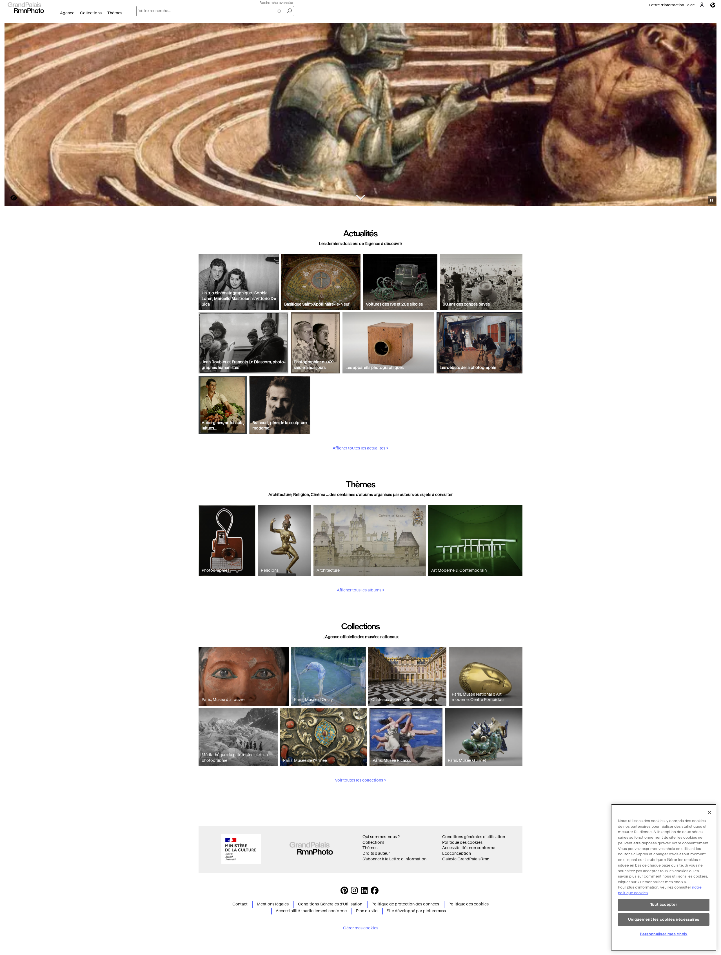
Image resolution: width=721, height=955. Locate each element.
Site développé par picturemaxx (416, 911)
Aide (691, 5)
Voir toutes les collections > (360, 780)
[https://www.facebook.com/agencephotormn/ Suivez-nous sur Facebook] (375, 892)
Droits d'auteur (376, 853)
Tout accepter (663, 905)
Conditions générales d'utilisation (473, 837)
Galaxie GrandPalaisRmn (465, 859)
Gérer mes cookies (360, 928)
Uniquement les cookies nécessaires (663, 919)
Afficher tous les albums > (360, 590)
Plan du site (366, 911)
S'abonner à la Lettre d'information (394, 859)
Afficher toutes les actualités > (360, 448)
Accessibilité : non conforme (468, 848)
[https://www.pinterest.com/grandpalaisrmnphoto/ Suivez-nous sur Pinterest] (344, 892)
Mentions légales (273, 904)
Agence (67, 13)
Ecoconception (456, 853)
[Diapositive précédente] (12, 115)
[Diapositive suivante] (709, 115)
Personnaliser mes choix (663, 934)
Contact (240, 904)
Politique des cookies (462, 842)
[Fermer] (709, 812)
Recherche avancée (276, 3)
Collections (91, 13)
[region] (663, 877)
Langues (712, 5)
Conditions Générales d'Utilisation (330, 904)
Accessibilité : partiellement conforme (311, 911)
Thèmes (114, 13)
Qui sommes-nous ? (381, 837)
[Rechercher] (289, 11)
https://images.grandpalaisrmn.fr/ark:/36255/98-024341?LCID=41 (10, 198)
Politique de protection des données (405, 904)
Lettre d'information (666, 5)
